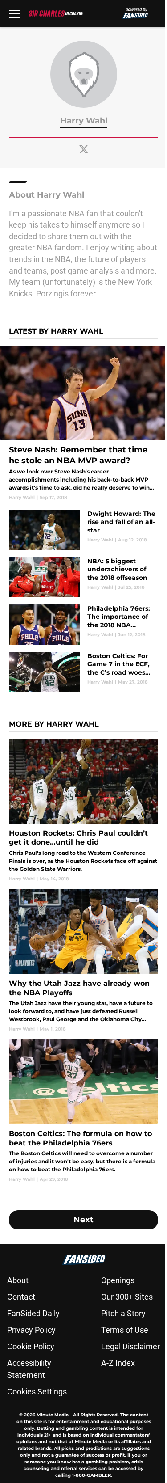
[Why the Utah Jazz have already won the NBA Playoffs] (83, 960)
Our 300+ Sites (127, 1296)
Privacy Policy (31, 1330)
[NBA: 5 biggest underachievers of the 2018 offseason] (83, 577)
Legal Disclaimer (130, 1346)
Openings (117, 1280)
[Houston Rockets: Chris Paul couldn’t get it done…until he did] (83, 810)
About (18, 1280)
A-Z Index (118, 1363)
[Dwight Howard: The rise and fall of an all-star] (83, 530)
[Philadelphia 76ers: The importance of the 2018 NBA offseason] (83, 624)
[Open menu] (14, 13)
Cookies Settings (37, 1391)
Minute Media (53, 1415)
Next (83, 1220)
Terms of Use (124, 1330)
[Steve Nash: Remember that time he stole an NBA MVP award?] (83, 423)
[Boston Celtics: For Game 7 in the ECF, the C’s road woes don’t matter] (83, 672)
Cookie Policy (30, 1346)
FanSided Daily (33, 1313)
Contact (21, 1296)
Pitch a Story (123, 1313)
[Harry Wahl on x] (84, 149)
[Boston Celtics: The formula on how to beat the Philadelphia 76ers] (83, 1111)
